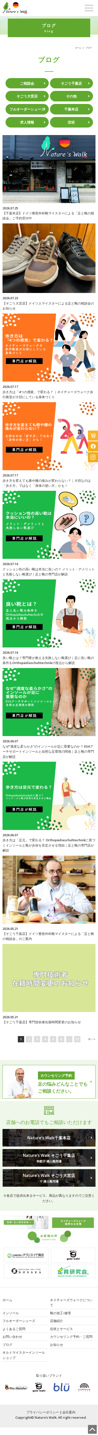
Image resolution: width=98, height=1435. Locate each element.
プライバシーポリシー (42, 1412)
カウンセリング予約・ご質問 (71, 1336)
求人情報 (27, 122)
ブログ (7, 1344)
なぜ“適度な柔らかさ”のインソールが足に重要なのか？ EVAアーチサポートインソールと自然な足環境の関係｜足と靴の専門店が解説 (48, 751)
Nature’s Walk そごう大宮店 (49, 1178)
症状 (71, 122)
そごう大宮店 (27, 96)
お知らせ (56, 1344)
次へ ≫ (91, 1039)
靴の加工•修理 (60, 1313)
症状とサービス (61, 1329)
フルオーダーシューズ (27, 109)
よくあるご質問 (14, 1329)
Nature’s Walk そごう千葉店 (49, 1158)
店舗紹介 (56, 1321)
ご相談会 (27, 83)
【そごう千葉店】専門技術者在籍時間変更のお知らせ (42, 1022)
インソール (11, 1313)
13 (77, 1039)
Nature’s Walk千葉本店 (49, 1138)
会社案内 (68, 1412)
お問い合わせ (12, 1336)
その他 (71, 96)
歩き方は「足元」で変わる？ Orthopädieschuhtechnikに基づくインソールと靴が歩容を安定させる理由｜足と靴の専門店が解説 (49, 845)
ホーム (78, 47)
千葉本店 (71, 109)
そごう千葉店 (71, 83)
